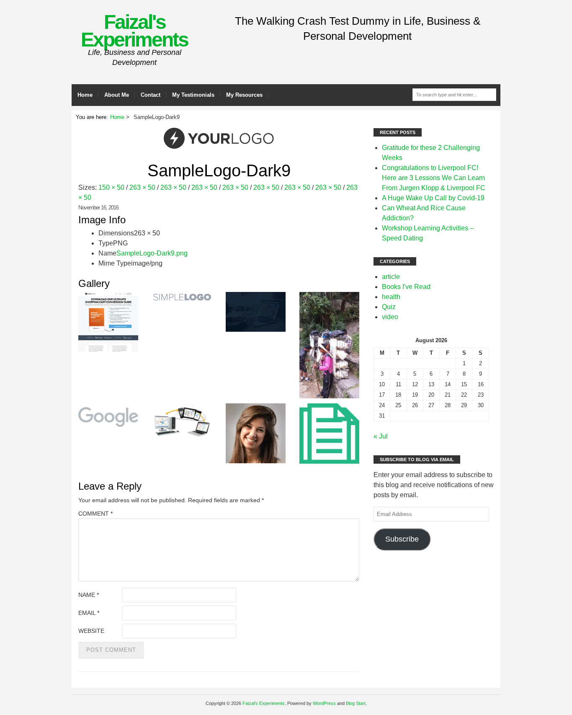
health (391, 296)
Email (88, 612)
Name (88, 594)
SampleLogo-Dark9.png (152, 253)
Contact (150, 95)
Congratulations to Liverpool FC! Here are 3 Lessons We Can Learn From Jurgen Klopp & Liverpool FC (433, 177)
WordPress (324, 703)
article (391, 276)
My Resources (244, 95)
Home (85, 95)
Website (91, 630)
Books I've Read (406, 286)
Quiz (389, 306)
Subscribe (402, 539)
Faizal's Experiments (134, 31)
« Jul (381, 436)
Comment (95, 513)
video (390, 316)
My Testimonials (193, 95)
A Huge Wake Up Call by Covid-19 (433, 197)
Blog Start (356, 703)
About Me (116, 95)
